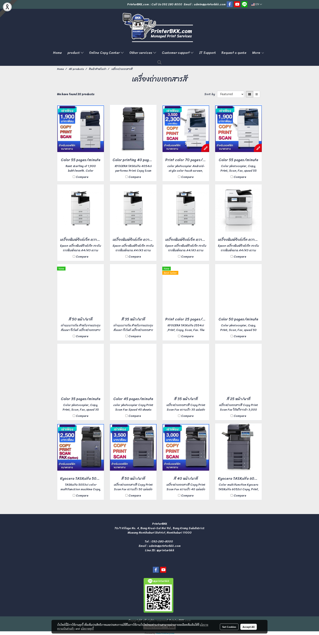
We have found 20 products (75, 94)
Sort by (210, 94)
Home (57, 53)
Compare (82, 177)
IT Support (207, 53)
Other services (141, 53)
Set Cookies (229, 626)
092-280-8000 (162, 541)
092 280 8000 (172, 4)
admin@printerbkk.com (165, 546)
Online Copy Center (105, 53)
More (256, 53)
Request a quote (234, 53)
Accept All (249, 626)
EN (257, 4)
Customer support (176, 53)
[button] (159, 62)
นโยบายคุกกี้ (87, 628)
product (74, 53)
